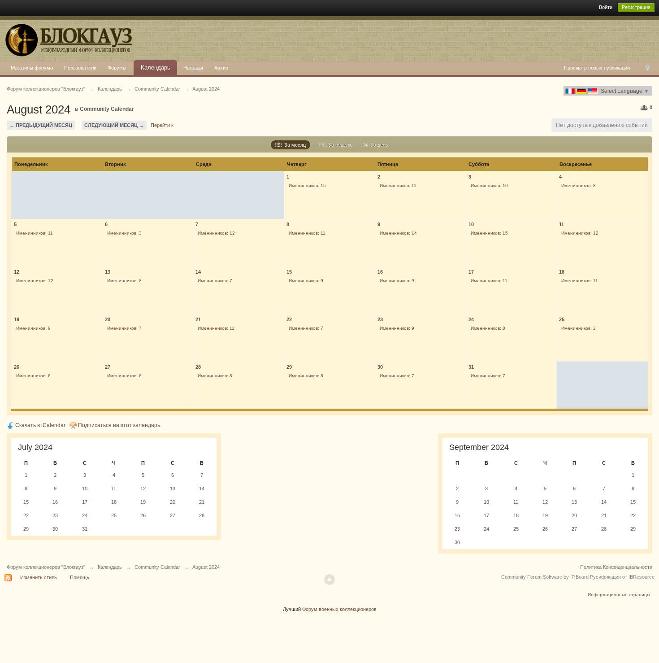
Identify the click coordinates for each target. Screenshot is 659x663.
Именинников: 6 (33, 375)
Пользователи (80, 67)
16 (380, 272)
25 (561, 319)
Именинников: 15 (307, 185)
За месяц (294, 145)
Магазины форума (32, 67)
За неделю (338, 145)
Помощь (79, 577)
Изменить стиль (38, 577)
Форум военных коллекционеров (339, 609)
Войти (605, 7)
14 (198, 272)
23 (380, 319)
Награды (193, 67)
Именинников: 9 (306, 280)
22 (289, 319)
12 (16, 272)
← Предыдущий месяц (40, 125)
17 (471, 272)
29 (289, 367)
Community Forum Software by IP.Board (545, 577)
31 (471, 367)
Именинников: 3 (124, 233)
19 (16, 319)
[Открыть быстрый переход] (647, 68)
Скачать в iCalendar (39, 425)
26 (16, 367)
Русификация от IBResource (622, 577)
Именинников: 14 (398, 233)
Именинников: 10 (489, 185)
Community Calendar (107, 109)
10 (471, 224)
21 (198, 319)
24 (471, 319)
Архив (221, 67)
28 (198, 367)
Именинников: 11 (398, 185)
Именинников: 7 (215, 280)
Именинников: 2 (578, 328)
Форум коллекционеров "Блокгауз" (46, 567)
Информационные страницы (619, 594)
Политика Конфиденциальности (616, 567)
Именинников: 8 (578, 185)
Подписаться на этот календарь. (119, 425)
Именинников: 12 (216, 233)
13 (107, 272)
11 (561, 224)
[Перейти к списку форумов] (67, 38)
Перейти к (162, 125)
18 (561, 272)
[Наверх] (329, 579)
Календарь (155, 67)
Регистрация (636, 7)
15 (289, 272)
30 (380, 367)
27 (107, 367)
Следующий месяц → (114, 125)
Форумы (117, 67)
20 (107, 319)
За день (378, 145)
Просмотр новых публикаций (597, 67)
